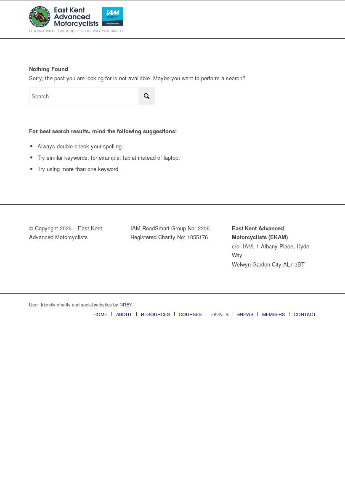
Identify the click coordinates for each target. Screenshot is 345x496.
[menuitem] (100, 314)
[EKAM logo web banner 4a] (76, 19)
